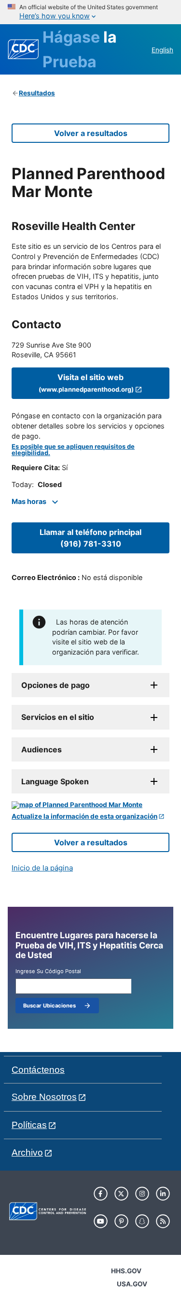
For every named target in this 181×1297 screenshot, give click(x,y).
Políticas (29, 1125)
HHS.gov (126, 1271)
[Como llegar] (90, 805)
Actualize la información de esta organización (84, 816)
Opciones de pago (55, 685)
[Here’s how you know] (90, 12)
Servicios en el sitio (57, 717)
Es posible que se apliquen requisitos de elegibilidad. (73, 449)
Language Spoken (55, 781)
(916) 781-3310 (90, 538)
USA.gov (132, 1284)
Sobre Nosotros (44, 1097)
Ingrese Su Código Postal (48, 971)
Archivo (27, 1152)
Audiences (41, 749)
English (162, 50)
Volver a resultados (90, 133)
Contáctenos (38, 1070)
